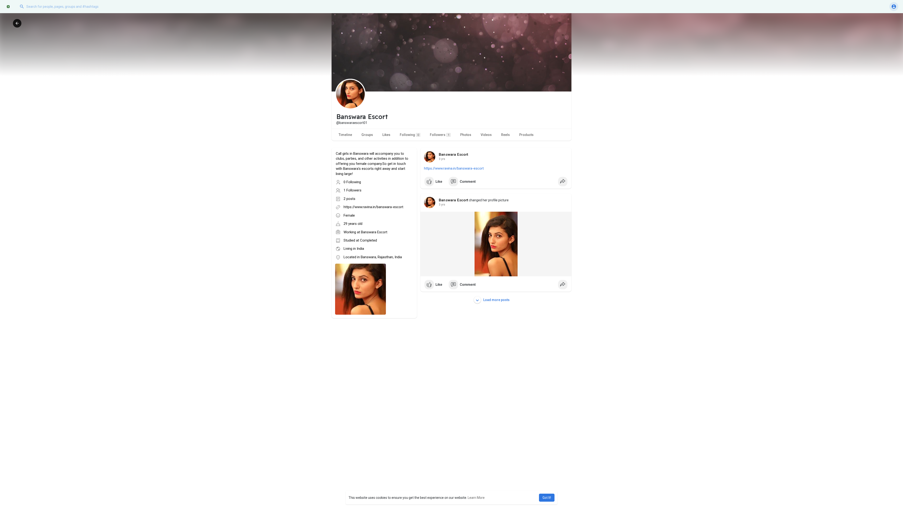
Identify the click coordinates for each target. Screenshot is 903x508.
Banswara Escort (374, 232)
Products (526, 135)
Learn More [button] (476, 498)
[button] (64, 6)
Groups (367, 135)
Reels (505, 135)
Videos (486, 135)
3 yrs (442, 159)
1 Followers (352, 190)
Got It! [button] (547, 498)
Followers (439, 135)
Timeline (345, 135)
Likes (386, 135)
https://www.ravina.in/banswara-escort (373, 207)
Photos (465, 135)
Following (409, 135)
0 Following (352, 182)
